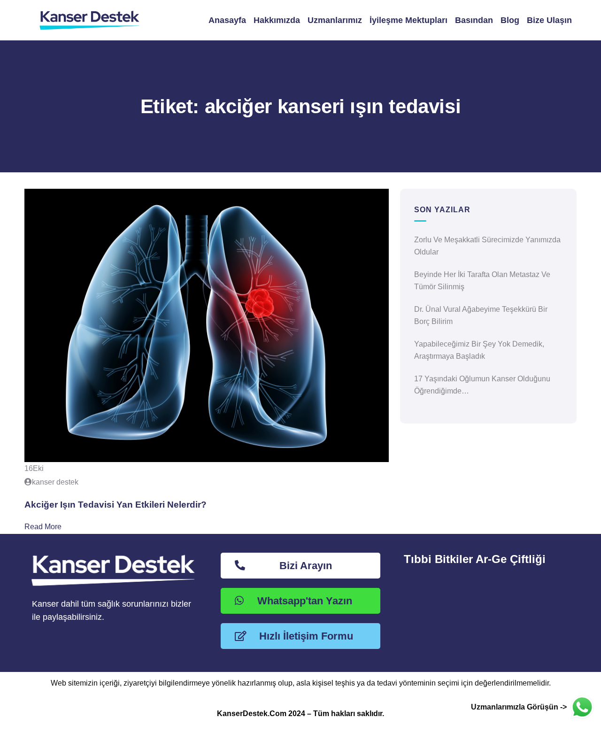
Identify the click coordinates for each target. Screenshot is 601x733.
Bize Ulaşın (549, 20)
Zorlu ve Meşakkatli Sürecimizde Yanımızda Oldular (487, 246)
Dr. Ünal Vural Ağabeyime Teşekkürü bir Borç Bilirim (480, 315)
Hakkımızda (277, 20)
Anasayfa (227, 20)
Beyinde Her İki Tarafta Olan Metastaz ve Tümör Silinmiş (482, 280)
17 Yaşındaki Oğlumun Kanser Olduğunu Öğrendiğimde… (482, 385)
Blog (510, 20)
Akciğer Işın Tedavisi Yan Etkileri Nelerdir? (115, 504)
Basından (474, 20)
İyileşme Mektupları (408, 20)
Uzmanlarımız (335, 20)
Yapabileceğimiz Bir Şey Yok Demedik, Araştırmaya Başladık (479, 350)
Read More (43, 527)
